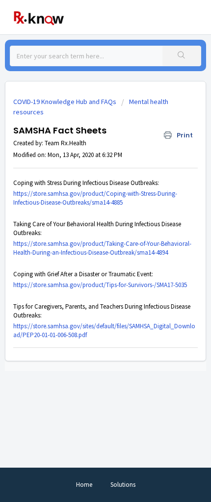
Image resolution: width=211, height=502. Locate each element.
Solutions (122, 484)
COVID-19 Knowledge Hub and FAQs (64, 101)
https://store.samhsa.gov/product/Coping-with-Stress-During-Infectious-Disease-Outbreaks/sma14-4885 (95, 198)
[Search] (181, 56)
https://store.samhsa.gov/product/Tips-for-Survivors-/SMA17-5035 (100, 285)
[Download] (87, 244)
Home (84, 484)
